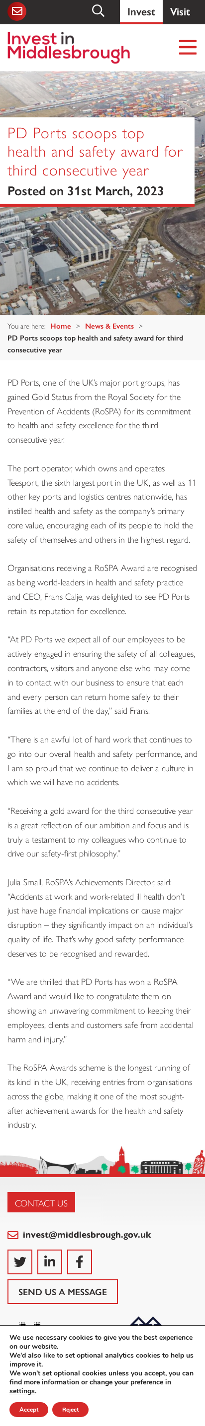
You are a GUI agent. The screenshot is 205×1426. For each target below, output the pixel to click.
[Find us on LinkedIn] (49, 1262)
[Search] (99, 11)
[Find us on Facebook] (79, 1262)
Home (60, 325)
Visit (180, 10)
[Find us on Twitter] (19, 1262)
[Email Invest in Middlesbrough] (17, 11)
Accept (28, 1410)
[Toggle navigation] (188, 47)
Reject (70, 1410)
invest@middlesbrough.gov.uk (85, 1234)
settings (22, 1391)
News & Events (109, 325)
